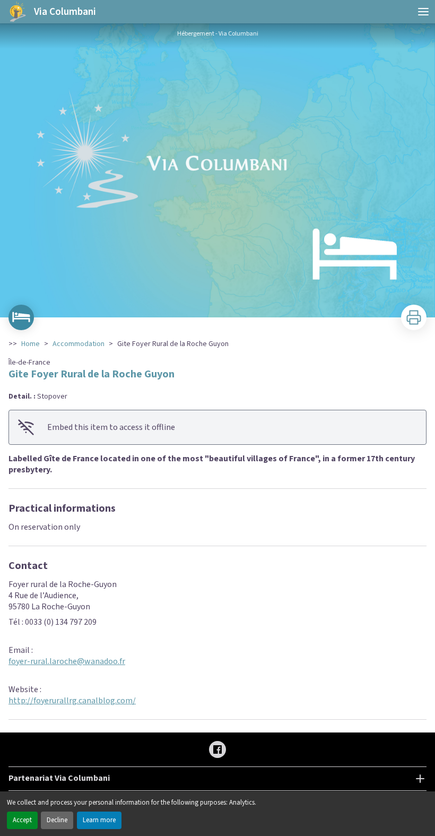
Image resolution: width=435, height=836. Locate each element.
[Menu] (423, 11)
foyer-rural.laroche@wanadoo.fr (66, 661)
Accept (22, 820)
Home (30, 344)
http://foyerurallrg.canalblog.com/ (72, 700)
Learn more (99, 820)
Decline (57, 820)
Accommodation (79, 344)
